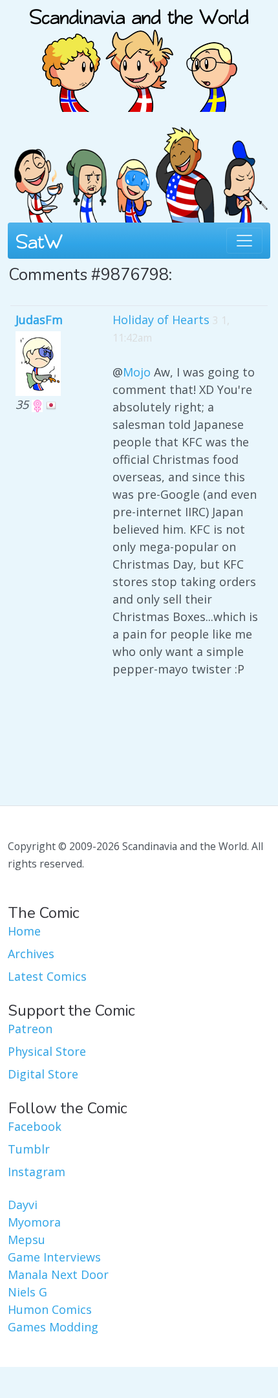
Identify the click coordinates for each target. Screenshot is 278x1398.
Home (24, 931)
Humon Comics (50, 1309)
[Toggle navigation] (244, 241)
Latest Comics (47, 976)
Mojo (137, 372)
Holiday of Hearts (160, 319)
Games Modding (53, 1327)
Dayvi (22, 1204)
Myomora (34, 1222)
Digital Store (43, 1074)
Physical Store (47, 1051)
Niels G (27, 1292)
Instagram (36, 1171)
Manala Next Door (58, 1274)
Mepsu (26, 1239)
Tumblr (29, 1149)
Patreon (30, 1028)
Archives (31, 953)
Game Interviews (54, 1257)
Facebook (34, 1126)
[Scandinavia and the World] (139, 54)
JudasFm (39, 319)
